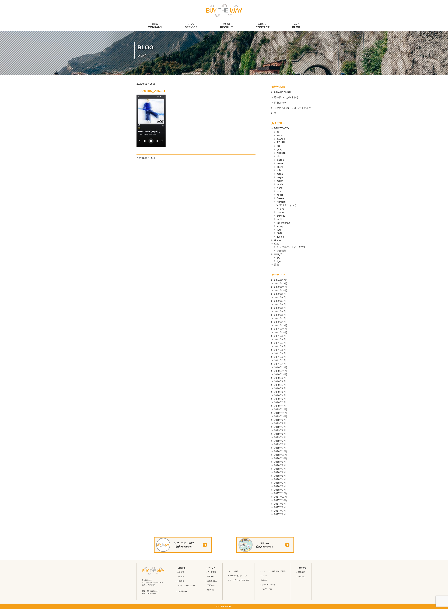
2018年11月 (280, 454)
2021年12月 (280, 325)
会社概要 (180, 572)
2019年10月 (280, 416)
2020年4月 (280, 395)
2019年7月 (280, 426)
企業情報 (155, 26)
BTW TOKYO (281, 128)
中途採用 (301, 577)
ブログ (296, 26)
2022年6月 (280, 304)
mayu (280, 177)
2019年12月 (280, 409)
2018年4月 (280, 479)
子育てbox (211, 585)
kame (280, 163)
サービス (191, 26)
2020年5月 (280, 392)
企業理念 (180, 581)
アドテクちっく (287, 205)
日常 (281, 208)
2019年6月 (280, 430)
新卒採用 (301, 572)
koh (279, 170)
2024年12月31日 (283, 92)
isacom (281, 159)
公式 (276, 243)
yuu (279, 229)
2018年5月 (280, 475)
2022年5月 (280, 308)
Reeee (280, 198)
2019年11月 (280, 412)
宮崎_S (278, 254)
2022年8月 (280, 297)
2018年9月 (280, 461)
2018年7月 (280, 468)
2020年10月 (280, 374)
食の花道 (210, 590)
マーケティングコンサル (239, 580)
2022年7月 (280, 301)
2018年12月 (280, 451)
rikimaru (281, 201)
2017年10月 (280, 500)
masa (280, 173)
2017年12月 (280, 493)
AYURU (281, 142)
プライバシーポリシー (186, 585)
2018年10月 (280, 458)
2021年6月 (280, 346)
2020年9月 (280, 378)
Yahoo (264, 576)
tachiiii (280, 219)
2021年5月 (280, 350)
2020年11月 (280, 371)
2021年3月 (280, 357)
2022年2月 (280, 318)
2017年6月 (280, 514)
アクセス (180, 577)
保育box (210, 576)
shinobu (281, 215)
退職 (276, 264)
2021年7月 (280, 343)
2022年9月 (280, 294)
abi (278, 131)
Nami (279, 187)
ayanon (281, 138)
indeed (264, 580)
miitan (280, 180)
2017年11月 (280, 496)
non (279, 191)
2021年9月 (280, 336)
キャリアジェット (268, 585)
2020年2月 (280, 402)
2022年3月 (280, 315)
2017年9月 (280, 503)
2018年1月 (280, 489)
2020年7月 (280, 385)
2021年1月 (280, 364)
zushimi (281, 236)
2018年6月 (280, 472)
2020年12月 (280, 367)
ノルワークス (266, 589)
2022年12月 (280, 283)
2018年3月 (280, 482)
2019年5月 (280, 433)
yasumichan (283, 222)
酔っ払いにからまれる (286, 97)
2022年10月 (280, 290)
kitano (277, 240)
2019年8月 (280, 423)
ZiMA (279, 233)
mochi (280, 184)
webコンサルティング (238, 576)
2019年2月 (280, 444)
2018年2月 (280, 486)
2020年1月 (280, 405)
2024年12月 (280, 280)
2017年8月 (280, 507)
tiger (279, 261)
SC (278, 257)
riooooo (281, 212)
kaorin (280, 166)
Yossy (280, 226)
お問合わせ (263, 26)
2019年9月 (280, 419)
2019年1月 (280, 447)
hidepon (281, 152)
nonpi (280, 194)
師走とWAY (280, 102)
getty (279, 149)
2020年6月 (280, 388)
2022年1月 (280, 322)
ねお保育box (212, 581)
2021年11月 (280, 329)
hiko (279, 156)
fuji (278, 145)
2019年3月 (280, 440)
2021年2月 (280, 360)
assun (280, 135)
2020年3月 (280, 398)
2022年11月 (280, 287)
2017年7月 (280, 510)
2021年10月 (280, 332)
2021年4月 (280, 353)
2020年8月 (280, 381)
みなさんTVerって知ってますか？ (292, 107)
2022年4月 (280, 311)
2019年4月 (280, 437)
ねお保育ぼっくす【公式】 (291, 247)
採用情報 (226, 26)
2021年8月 (280, 339)
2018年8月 (280, 465)
